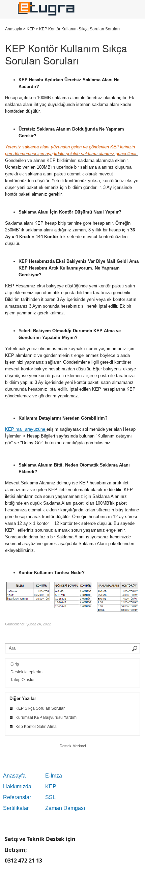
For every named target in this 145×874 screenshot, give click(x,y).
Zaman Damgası (65, 808)
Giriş (14, 664)
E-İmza (53, 776)
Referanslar (17, 797)
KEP (50, 786)
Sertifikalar (16, 808)
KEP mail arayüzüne (26, 429)
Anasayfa (14, 776)
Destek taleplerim (26, 672)
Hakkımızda (17, 786)
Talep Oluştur (22, 679)
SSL (50, 797)
